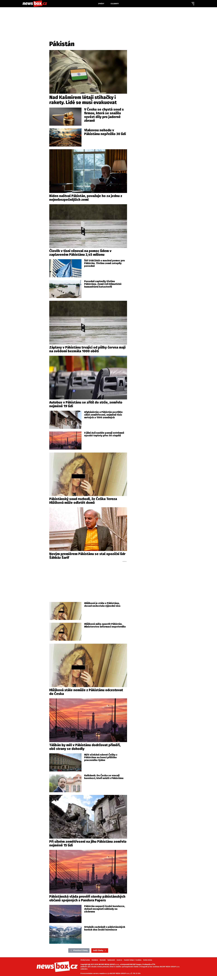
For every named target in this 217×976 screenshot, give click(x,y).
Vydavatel (111, 960)
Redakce (95, 960)
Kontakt (103, 960)
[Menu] (192, 3)
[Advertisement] (88, 579)
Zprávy (101, 4)
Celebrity (115, 4)
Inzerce (119, 960)
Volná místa (147, 960)
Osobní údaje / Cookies (132, 960)
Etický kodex (85, 960)
